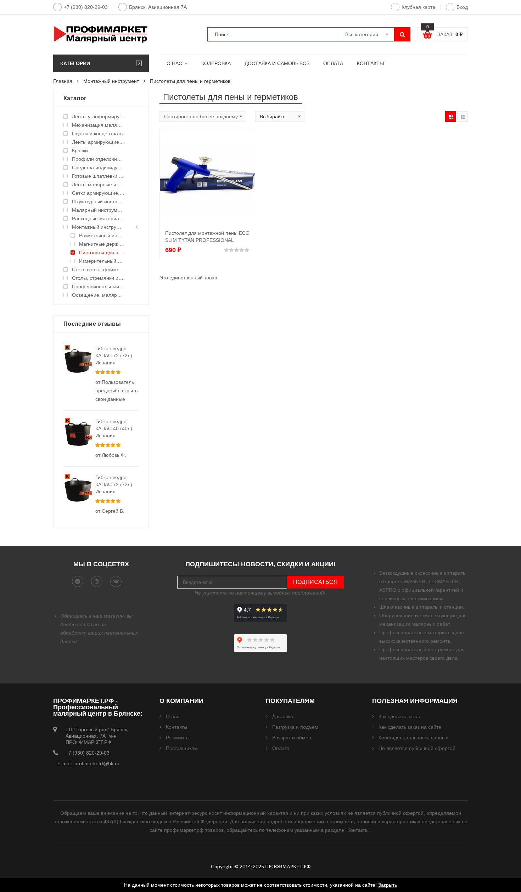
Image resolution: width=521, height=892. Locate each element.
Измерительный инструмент (101, 261)
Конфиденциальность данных (413, 737)
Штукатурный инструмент (98, 201)
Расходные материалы (98, 218)
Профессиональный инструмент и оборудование (98, 286)
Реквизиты (178, 737)
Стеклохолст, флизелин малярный (98, 269)
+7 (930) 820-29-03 (86, 7)
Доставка (282, 716)
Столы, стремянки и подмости (98, 278)
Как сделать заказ (399, 716)
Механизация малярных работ (98, 125)
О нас (172, 716)
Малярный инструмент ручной (98, 210)
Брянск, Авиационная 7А (158, 7)
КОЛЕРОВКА (216, 63)
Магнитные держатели (101, 244)
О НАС (174, 63)
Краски (80, 150)
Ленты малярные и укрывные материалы (98, 184)
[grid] (450, 116)
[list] (462, 116)
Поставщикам (182, 748)
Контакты (176, 727)
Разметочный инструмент (101, 235)
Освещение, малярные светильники (98, 295)
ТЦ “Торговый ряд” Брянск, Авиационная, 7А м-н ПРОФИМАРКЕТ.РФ (97, 736)
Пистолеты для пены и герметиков (101, 252)
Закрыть (387, 885)
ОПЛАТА (333, 63)
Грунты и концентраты (98, 133)
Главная (62, 81)
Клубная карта (418, 7)
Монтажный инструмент (111, 81)
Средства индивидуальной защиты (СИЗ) (98, 167)
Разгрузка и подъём (295, 727)
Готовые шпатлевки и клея (98, 176)
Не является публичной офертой (417, 748)
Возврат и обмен (291, 737)
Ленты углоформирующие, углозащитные (98, 116)
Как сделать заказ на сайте (410, 727)
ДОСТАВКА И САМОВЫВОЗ (277, 63)
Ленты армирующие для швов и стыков (98, 142)
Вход (462, 7)
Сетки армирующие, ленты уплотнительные (98, 193)
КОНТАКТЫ (370, 63)
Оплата (281, 748)
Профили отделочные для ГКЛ (98, 159)
